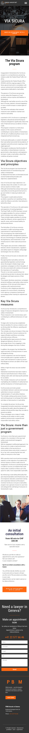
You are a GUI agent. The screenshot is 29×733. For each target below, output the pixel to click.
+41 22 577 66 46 (14, 637)
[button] (26, 3)
